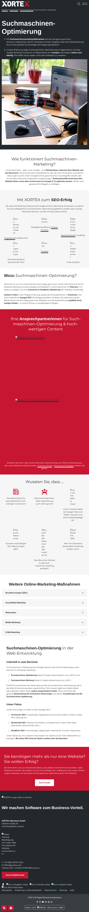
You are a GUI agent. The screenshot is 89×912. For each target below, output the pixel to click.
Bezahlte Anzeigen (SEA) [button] (16, 593)
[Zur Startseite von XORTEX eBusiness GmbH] (16, 4)
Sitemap (63, 890)
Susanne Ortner (44, 466)
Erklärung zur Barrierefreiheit (28, 890)
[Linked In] (46, 902)
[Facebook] (37, 902)
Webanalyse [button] (10, 613)
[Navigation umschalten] (84, 4)
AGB (72, 890)
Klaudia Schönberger (64, 466)
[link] (44, 365)
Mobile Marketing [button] (12, 622)
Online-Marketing (26, 10)
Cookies (44, 251)
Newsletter (7, 890)
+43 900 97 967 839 (23, 868)
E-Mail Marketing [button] (12, 632)
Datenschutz (50, 890)
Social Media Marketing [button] (15, 603)
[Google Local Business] (49, 902)
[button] (44, 593)
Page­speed (9, 238)
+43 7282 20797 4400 (13, 862)
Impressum (56, 898)
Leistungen (14, 10)
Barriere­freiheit (68, 235)
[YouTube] (43, 902)
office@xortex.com (13, 865)
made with (31, 908)
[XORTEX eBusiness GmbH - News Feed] (51, 902)
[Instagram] (40, 902)
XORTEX (5, 10)
